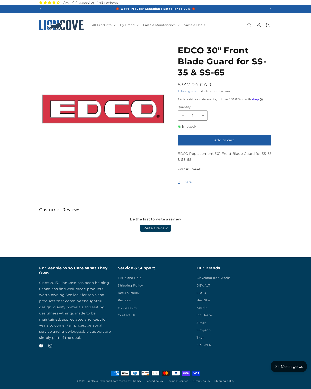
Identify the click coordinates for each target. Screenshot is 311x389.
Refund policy (154, 380)
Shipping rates (188, 91)
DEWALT (203, 285)
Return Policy (129, 293)
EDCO (201, 293)
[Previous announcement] (40, 9)
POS (102, 380)
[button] (103, 25)
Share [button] (187, 182)
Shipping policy (225, 380)
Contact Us (127, 315)
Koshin (202, 308)
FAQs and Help (130, 278)
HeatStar (204, 300)
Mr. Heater (205, 315)
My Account (127, 308)
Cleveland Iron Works (214, 278)
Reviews (124, 300)
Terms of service (178, 380)
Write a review (155, 228)
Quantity (184, 107)
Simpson (204, 330)
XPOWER (204, 345)
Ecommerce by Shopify (126, 380)
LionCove (93, 380)
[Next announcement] (270, 9)
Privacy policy (201, 380)
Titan (201, 337)
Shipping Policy (130, 285)
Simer (201, 323)
